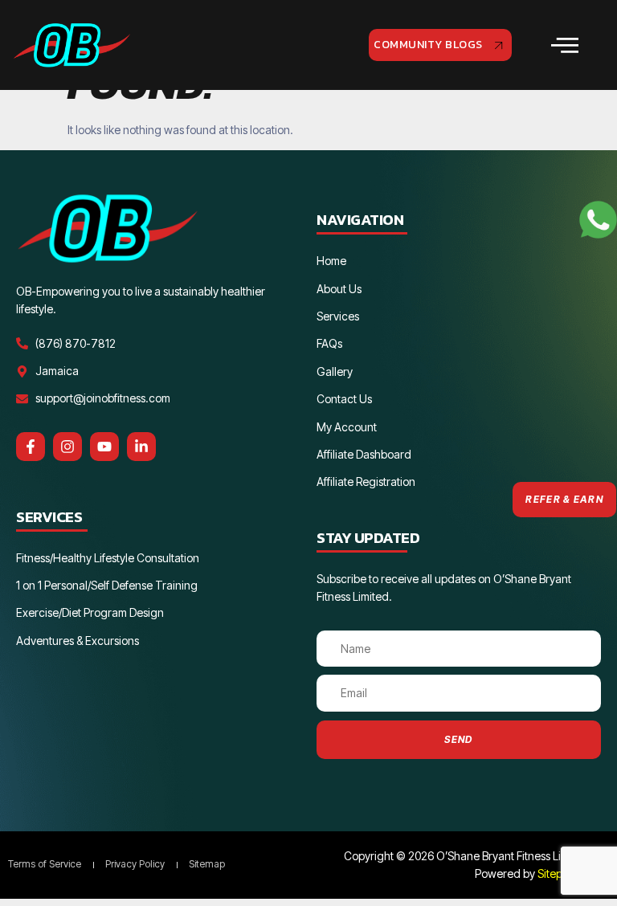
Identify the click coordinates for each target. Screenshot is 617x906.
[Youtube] (104, 446)
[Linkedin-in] (141, 446)
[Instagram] (67, 446)
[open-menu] (565, 45)
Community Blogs (428, 44)
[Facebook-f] (30, 446)
